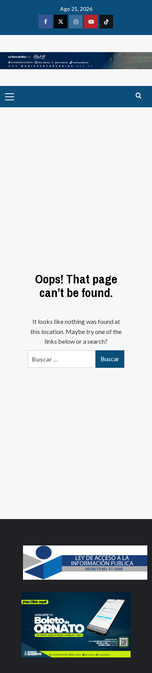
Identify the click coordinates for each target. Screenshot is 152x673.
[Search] (138, 96)
